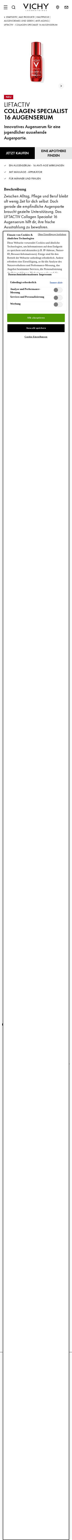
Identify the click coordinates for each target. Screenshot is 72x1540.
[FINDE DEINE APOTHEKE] (59, 7)
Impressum (45, 274)
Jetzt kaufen (17, 153)
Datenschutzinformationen (23, 274)
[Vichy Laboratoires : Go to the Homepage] (36, 7)
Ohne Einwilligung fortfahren (52, 234)
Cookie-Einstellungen (36, 336)
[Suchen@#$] (13, 7)
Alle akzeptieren (36, 317)
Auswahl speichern (36, 328)
